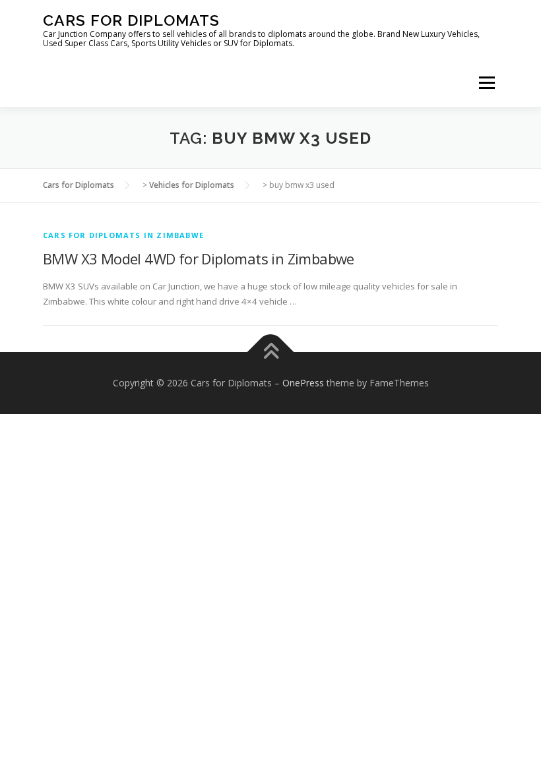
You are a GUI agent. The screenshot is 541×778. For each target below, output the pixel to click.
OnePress (303, 382)
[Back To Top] (270, 352)
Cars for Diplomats (131, 20)
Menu (486, 82)
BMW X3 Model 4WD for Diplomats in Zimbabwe (198, 258)
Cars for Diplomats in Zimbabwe (123, 235)
